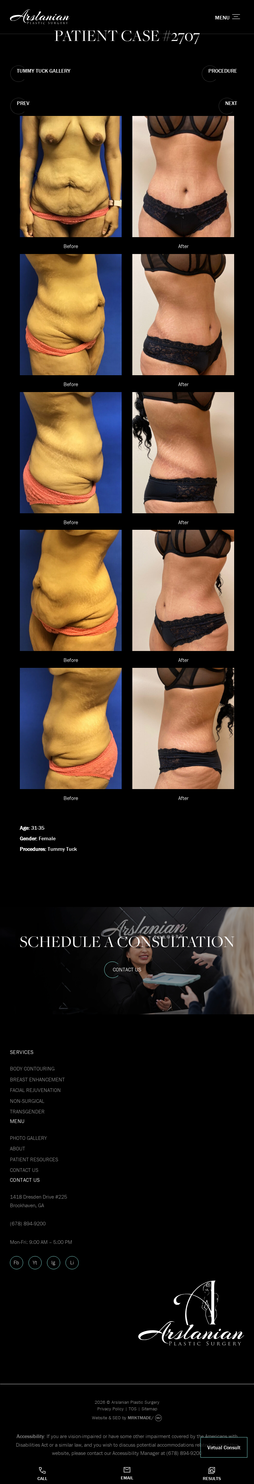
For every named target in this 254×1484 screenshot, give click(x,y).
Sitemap (149, 1409)
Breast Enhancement (37, 1079)
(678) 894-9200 (28, 1223)
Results (212, 1478)
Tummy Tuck (62, 849)
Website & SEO (106, 1418)
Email (127, 1478)
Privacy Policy (110, 1409)
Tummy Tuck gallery (43, 70)
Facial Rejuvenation (35, 1090)
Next (231, 103)
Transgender (27, 1111)
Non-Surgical (27, 1101)
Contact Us (127, 969)
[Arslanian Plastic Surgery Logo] (88, 17)
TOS (133, 1409)
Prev (23, 103)
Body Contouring (32, 1068)
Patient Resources (34, 1159)
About (17, 1148)
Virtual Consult (223, 1447)
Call (42, 1478)
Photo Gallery (28, 1138)
